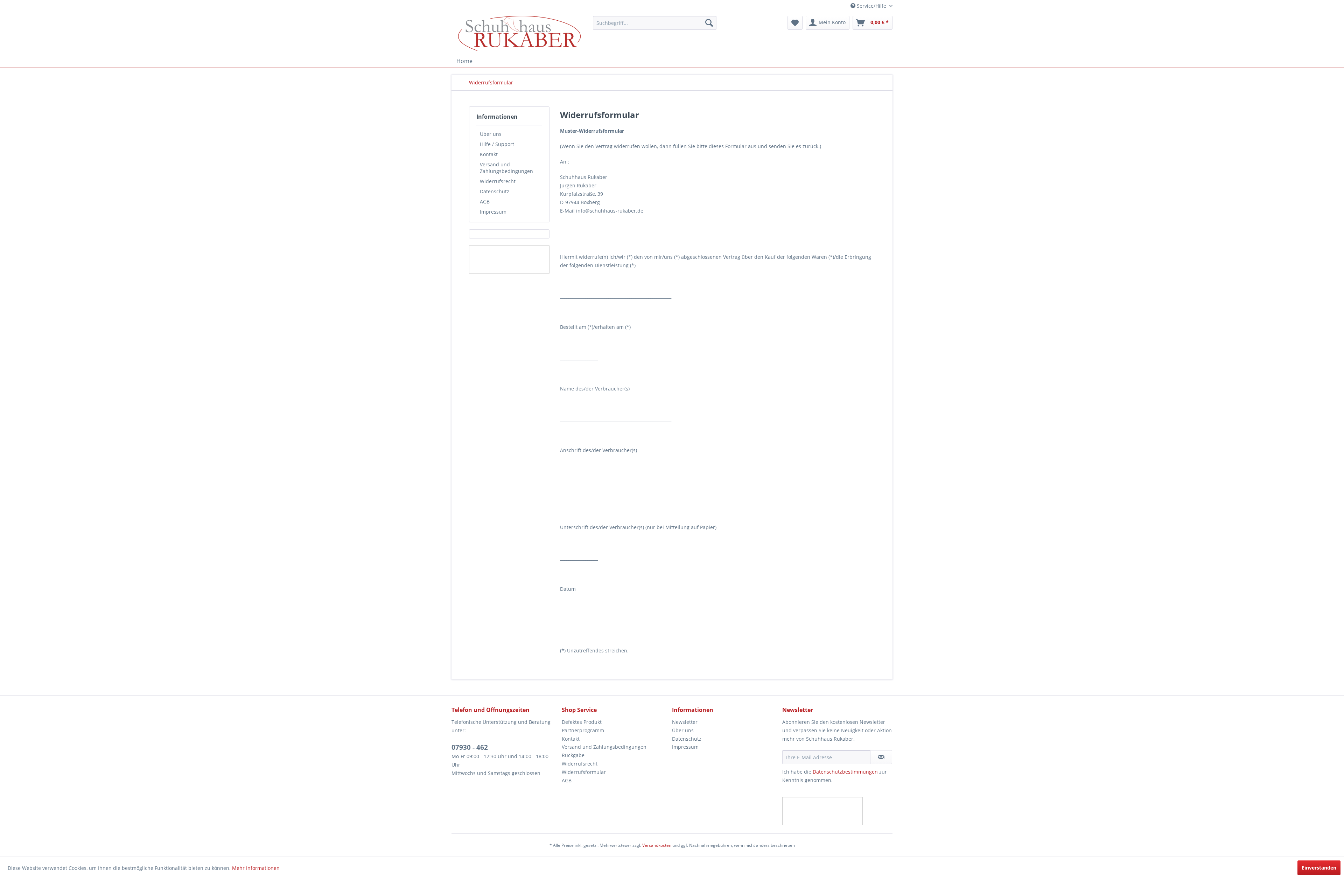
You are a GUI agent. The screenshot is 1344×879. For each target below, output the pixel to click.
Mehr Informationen (256, 868)
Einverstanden (1319, 867)
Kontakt (489, 154)
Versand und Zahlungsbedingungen (506, 167)
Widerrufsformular (584, 772)
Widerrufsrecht (498, 181)
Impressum (493, 211)
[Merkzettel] (795, 23)
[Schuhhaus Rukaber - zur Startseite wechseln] (519, 33)
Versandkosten (656, 845)
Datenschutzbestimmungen (845, 771)
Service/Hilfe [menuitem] (871, 5)
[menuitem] (654, 23)
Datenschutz (494, 191)
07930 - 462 (469, 747)
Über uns (491, 134)
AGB (485, 201)
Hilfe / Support (497, 144)
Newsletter (685, 722)
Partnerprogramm (583, 730)
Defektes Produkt (582, 722)
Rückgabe (573, 755)
